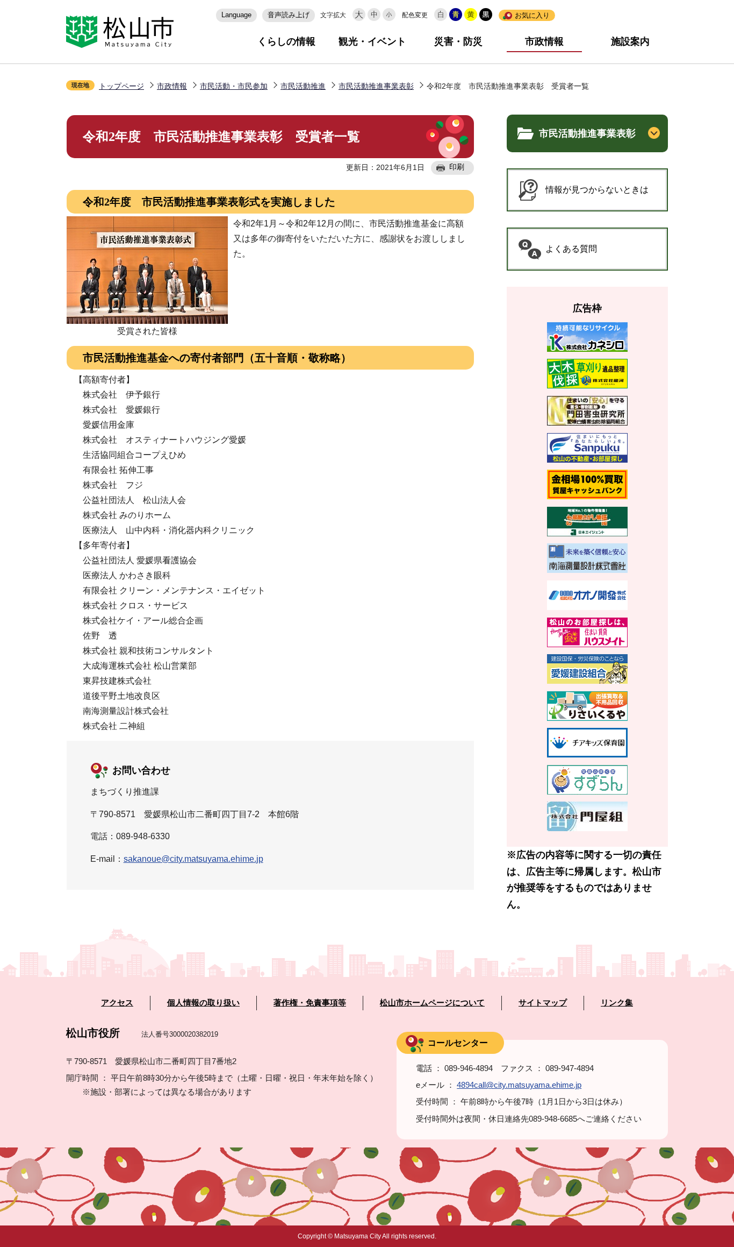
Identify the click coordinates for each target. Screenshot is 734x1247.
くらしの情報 (286, 41)
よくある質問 (571, 248)
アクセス (117, 1002)
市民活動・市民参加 (234, 86)
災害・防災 (458, 41)
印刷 (456, 166)
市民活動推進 (303, 86)
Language (236, 15)
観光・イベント (372, 41)
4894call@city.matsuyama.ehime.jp (519, 1084)
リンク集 (617, 1002)
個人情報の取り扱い (203, 1002)
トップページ (121, 86)
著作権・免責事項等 (310, 1002)
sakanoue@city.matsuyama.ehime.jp (193, 858)
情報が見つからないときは (597, 189)
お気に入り (532, 15)
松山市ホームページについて (432, 1002)
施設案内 (630, 41)
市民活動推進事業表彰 (376, 86)
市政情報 (544, 41)
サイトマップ (543, 1002)
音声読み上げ (289, 15)
